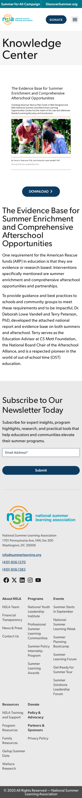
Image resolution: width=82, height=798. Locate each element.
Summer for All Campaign (20, 4)
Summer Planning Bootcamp (61, 641)
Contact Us (10, 636)
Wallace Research (9, 765)
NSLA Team (10, 606)
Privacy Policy (38, 738)
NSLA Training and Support (12, 714)
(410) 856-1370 (14, 562)
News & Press (12, 627)
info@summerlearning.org (21, 554)
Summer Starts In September (63, 608)
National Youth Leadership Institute (39, 611)
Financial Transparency (12, 617)
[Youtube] (38, 580)
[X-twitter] (14, 580)
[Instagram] (30, 580)
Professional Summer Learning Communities (37, 631)
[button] (75, 19)
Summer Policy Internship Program (39, 650)
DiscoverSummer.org (61, 4)
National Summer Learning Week (64, 624)
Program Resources (10, 727)
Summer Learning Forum (65, 656)
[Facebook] (6, 580)
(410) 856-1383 (14, 569)
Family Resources (10, 740)
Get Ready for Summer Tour (63, 669)
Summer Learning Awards (34, 668)
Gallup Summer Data (13, 753)
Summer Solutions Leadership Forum (61, 687)
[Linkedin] (22, 580)
